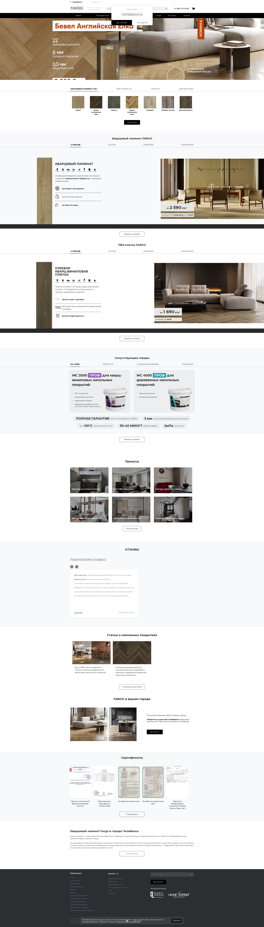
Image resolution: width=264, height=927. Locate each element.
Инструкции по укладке (79, 899)
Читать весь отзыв (126, 612)
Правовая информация (78, 904)
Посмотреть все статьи (132, 687)
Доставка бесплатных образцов (82, 910)
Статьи (72, 878)
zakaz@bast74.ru (96, 2)
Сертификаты (75, 884)
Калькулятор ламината (78, 896)
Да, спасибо (122, 23)
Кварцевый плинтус (115, 885)
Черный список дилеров (79, 907)
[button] (121, 76)
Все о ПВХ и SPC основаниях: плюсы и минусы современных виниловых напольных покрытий (90, 670)
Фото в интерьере (77, 887)
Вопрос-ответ (75, 881)
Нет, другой (142, 23)
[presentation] (72, 49)
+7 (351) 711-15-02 (181, 9)
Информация (76, 873)
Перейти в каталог (132, 234)
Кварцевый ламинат (115, 879)
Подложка (112, 893)
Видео (72, 893)
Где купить (132, 122)
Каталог (111, 874)
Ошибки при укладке (78, 901)
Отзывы (73, 890)
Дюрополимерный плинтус (118, 887)
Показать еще (132, 529)
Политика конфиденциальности (128, 922)
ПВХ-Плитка (112, 882)
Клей (110, 890)
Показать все (132, 814)
